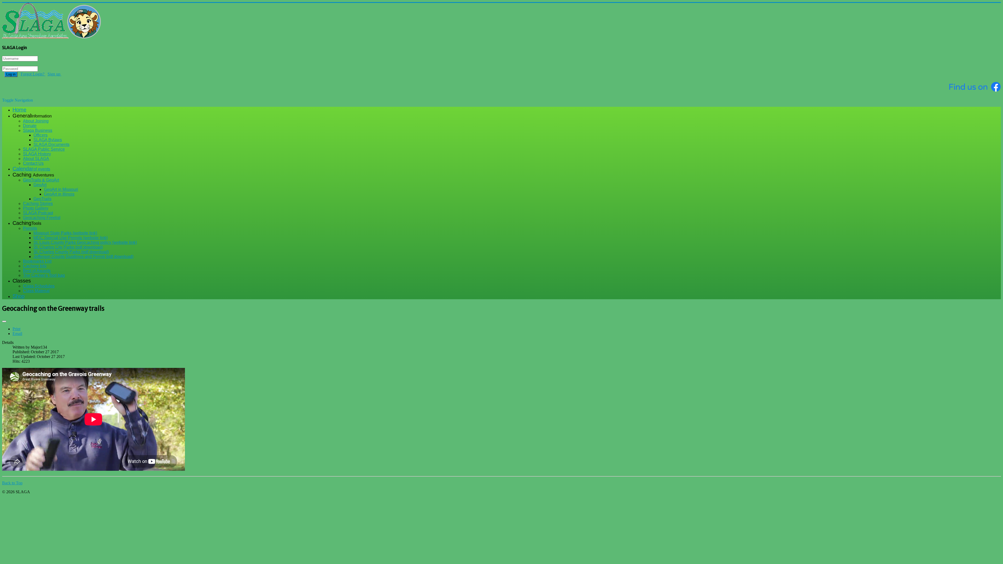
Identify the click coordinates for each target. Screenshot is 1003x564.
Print (16, 329)
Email (17, 333)
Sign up (54, 74)
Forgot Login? (33, 74)
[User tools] (4, 321)
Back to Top (12, 483)
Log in (10, 74)
